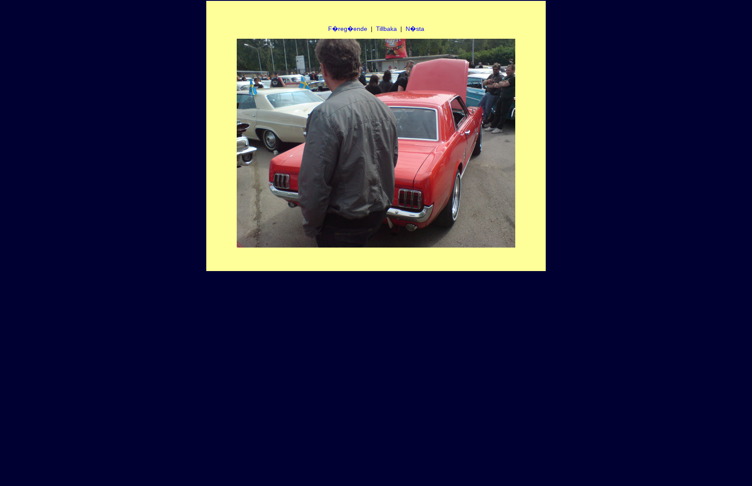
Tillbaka (386, 28)
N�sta (415, 28)
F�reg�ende (347, 28)
